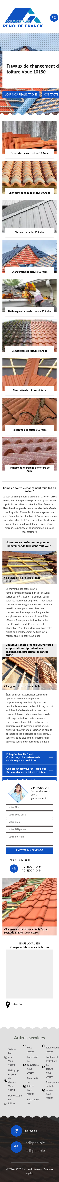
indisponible (30, 867)
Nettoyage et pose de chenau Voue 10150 (12, 1080)
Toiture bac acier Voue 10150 (12, 1057)
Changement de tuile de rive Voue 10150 (50, 1090)
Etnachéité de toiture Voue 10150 (31, 1086)
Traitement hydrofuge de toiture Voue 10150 (50, 1067)
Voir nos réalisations (21, 94)
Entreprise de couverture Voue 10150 (31, 1065)
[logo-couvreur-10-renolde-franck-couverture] (22, 17)
